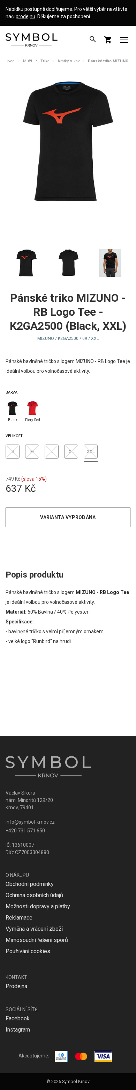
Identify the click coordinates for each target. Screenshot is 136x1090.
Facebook (18, 1018)
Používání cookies (28, 951)
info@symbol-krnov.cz (30, 822)
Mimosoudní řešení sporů (37, 940)
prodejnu (25, 16)
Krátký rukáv (69, 61)
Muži (27, 61)
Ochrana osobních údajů (34, 895)
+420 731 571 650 (25, 830)
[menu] (124, 40)
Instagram (18, 1029)
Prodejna (16, 986)
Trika (45, 61)
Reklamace (19, 917)
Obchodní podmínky (30, 884)
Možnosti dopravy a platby (38, 906)
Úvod (10, 61)
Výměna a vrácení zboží (34, 928)
